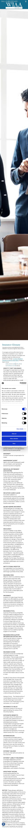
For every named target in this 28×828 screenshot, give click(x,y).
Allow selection (14, 438)
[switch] (24, 413)
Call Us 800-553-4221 (9, 1)
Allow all (14, 433)
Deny (14, 443)
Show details (20, 429)
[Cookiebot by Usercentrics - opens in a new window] (20, 383)
